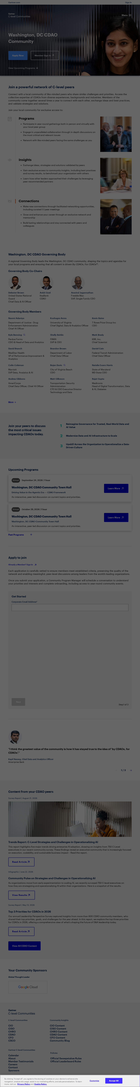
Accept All (114, 1080)
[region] (70, 1081)
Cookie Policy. (40, 1084)
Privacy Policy (23, 1084)
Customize (94, 1080)
